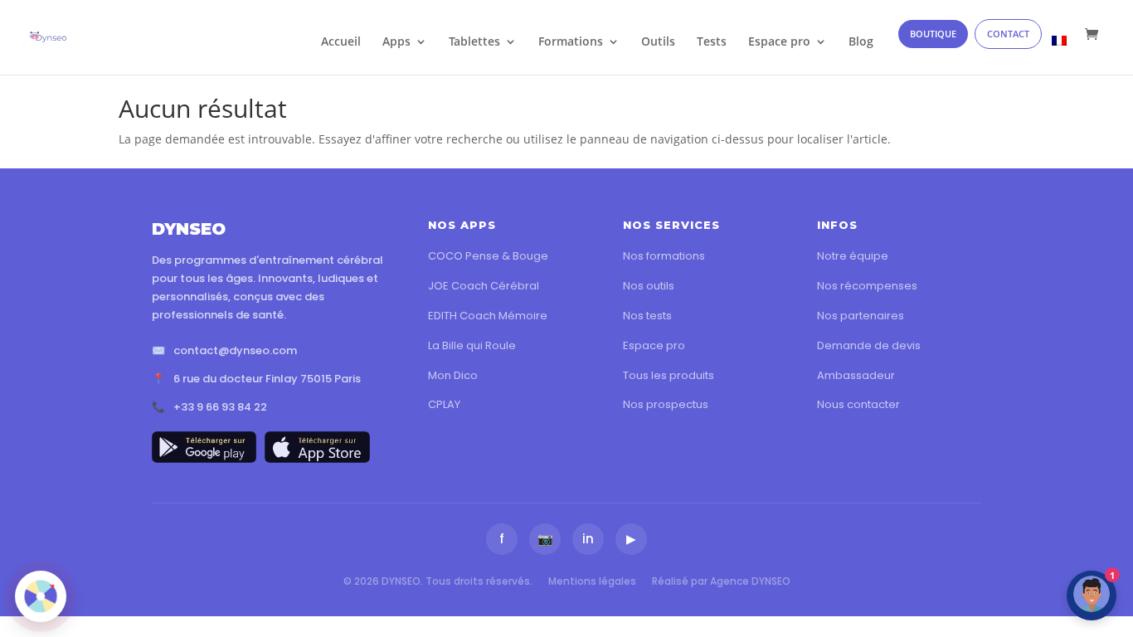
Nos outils (648, 286)
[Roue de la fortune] (40, 596)
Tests (712, 42)
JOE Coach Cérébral (483, 286)
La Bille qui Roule (472, 345)
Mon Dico (453, 375)
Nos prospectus (665, 404)
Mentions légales (592, 581)
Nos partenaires (860, 315)
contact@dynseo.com (235, 350)
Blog (861, 42)
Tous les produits (668, 375)
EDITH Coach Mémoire (487, 315)
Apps (396, 42)
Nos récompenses (867, 286)
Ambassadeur (856, 375)
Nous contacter (858, 404)
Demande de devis (869, 345)
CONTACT (1008, 33)
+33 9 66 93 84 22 (220, 407)
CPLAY (444, 404)
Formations (570, 42)
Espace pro (779, 42)
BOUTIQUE (933, 33)
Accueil (341, 42)
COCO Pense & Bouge (488, 256)
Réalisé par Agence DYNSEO (721, 581)
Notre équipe (852, 256)
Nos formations (664, 256)
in (588, 538)
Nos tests (647, 315)
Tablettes (474, 42)
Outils (658, 42)
